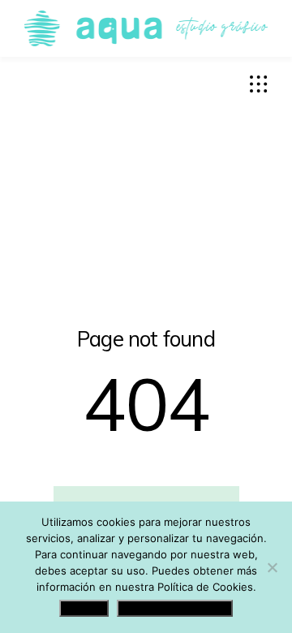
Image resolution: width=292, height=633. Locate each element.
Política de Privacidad (174, 608)
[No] (272, 567)
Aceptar (84, 608)
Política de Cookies (205, 586)
